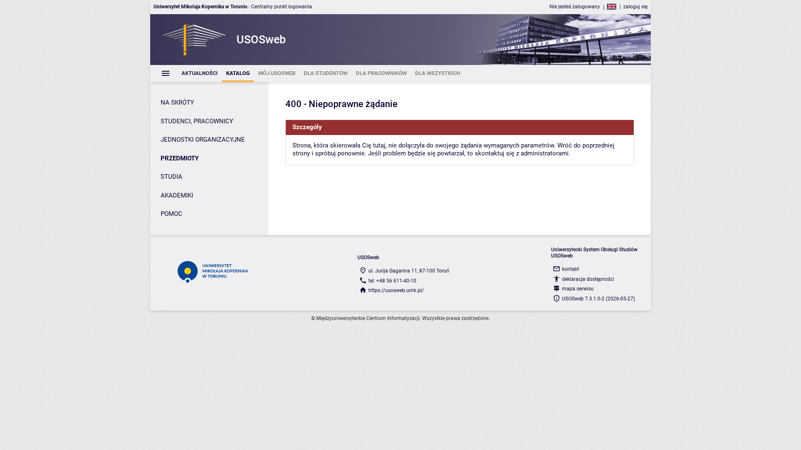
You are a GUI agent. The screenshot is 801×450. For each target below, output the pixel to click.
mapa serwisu (578, 289)
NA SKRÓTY (177, 102)
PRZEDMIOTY (180, 158)
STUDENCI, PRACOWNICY (197, 121)
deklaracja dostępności (588, 279)
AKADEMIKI (177, 195)
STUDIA (171, 176)
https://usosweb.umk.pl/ (396, 290)
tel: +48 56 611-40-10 (392, 281)
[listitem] (199, 73)
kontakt (570, 269)
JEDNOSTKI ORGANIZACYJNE (203, 139)
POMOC (171, 214)
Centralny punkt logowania (281, 7)
